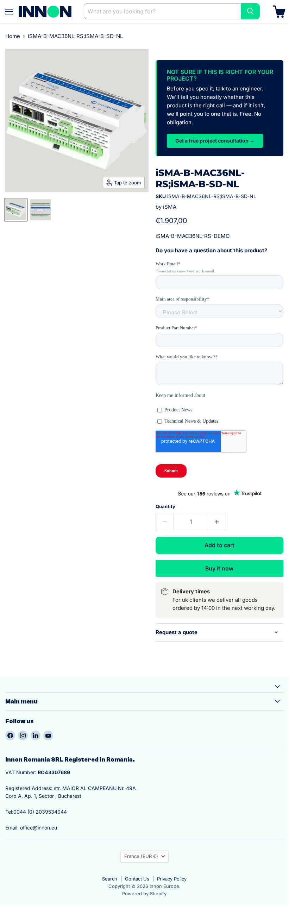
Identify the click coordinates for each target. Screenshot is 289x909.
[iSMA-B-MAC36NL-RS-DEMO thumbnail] (16, 209)
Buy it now (219, 568)
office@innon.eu (38, 828)
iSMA (169, 206)
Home (12, 36)
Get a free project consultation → (215, 141)
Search (109, 879)
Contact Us (137, 879)
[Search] (250, 11)
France (141, 856)
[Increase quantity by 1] (217, 522)
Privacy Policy (172, 879)
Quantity (165, 506)
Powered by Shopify (144, 893)
